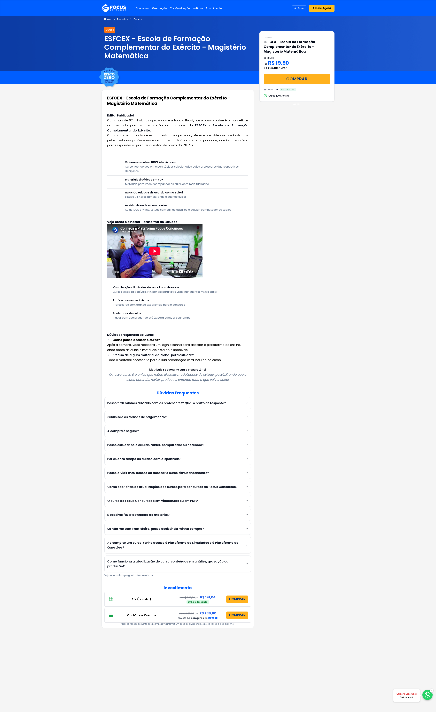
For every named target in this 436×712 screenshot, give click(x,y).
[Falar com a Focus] (427, 695)
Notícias (198, 8)
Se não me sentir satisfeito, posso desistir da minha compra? (155, 529)
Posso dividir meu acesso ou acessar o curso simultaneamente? (158, 473)
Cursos (138, 19)
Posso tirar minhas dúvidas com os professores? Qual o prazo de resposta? (166, 403)
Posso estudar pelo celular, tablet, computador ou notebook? (155, 445)
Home (107, 19)
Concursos (142, 8)
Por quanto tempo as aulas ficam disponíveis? (144, 459)
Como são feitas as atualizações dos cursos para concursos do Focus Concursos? (172, 487)
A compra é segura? (123, 431)
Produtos (122, 19)
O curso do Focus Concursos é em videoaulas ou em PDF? (152, 501)
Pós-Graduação (179, 8)
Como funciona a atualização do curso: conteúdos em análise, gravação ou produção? (167, 563)
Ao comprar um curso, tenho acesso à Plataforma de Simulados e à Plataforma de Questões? (172, 545)
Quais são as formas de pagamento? (137, 417)
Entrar (301, 8)
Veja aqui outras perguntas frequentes (127, 575)
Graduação (159, 8)
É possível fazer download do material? (138, 515)
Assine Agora (322, 8)
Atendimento (214, 8)
